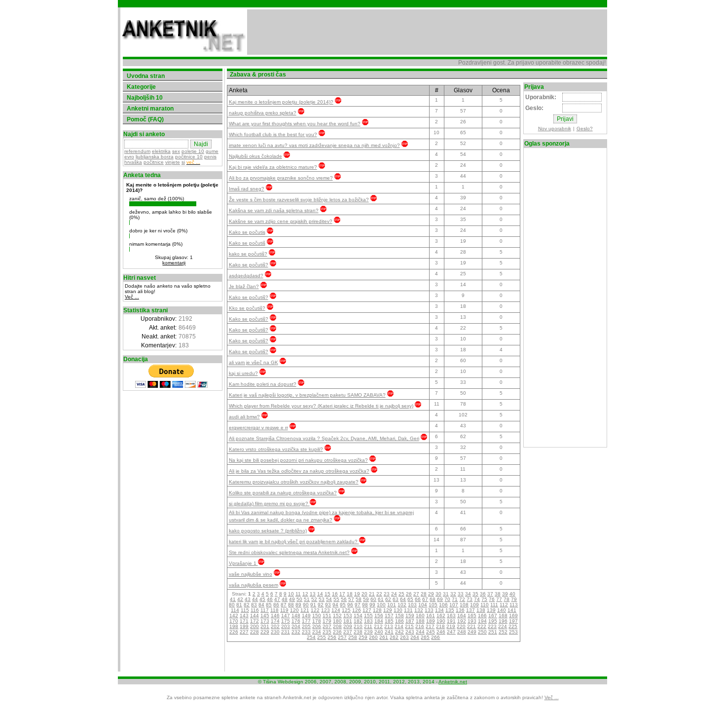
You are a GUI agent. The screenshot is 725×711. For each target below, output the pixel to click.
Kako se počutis (247, 232)
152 (337, 615)
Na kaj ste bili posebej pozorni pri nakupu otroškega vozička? (298, 460)
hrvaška (133, 162)
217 (430, 626)
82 (247, 604)
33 (461, 594)
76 (492, 599)
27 (416, 594)
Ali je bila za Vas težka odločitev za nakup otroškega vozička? (299, 471)
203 (285, 626)
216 (419, 626)
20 (364, 594)
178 (316, 621)
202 (275, 626)
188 (420, 621)
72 (462, 599)
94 (335, 604)
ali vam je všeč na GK (253, 362)
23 (387, 594)
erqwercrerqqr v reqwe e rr (258, 427)
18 (350, 594)
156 (378, 615)
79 (514, 599)
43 (248, 599)
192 (461, 621)
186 (399, 621)
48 (285, 599)
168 (503, 615)
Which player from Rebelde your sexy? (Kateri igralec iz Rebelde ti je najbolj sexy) (321, 406)
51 (307, 599)
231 (285, 632)
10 (291, 594)
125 (346, 610)
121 (304, 610)
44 (255, 599)
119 (284, 610)
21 (372, 594)
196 (503, 621)
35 (475, 594)
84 (261, 604)
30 (438, 594)
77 (499, 599)
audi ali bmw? (244, 416)
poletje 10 (192, 151)
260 (373, 637)
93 (328, 604)
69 (440, 599)
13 (313, 594)
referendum (137, 151)
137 (470, 610)
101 (391, 604)
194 (482, 621)
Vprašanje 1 (243, 563)
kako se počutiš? (248, 254)
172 (254, 621)
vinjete (172, 162)
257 (342, 637)
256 (331, 637)
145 (264, 615)
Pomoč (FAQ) (145, 119)
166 (482, 615)
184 (378, 621)
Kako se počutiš (247, 243)
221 (471, 626)
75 (484, 599)
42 (240, 599)
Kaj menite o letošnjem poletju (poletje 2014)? (281, 102)
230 (275, 632)
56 (344, 599)
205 (306, 626)
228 (254, 632)
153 (347, 615)
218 (440, 626)
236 (337, 632)
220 (461, 626)
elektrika (161, 151)
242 (399, 632)
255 (321, 637)
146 (275, 615)
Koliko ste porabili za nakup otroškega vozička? (283, 492)
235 (327, 632)
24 (394, 594)
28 (424, 594)
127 (366, 610)
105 (433, 604)
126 (356, 610)
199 (244, 626)
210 (358, 626)
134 (439, 610)
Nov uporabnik (554, 128)
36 (483, 594)
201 (264, 626)
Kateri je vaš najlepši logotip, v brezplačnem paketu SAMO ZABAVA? (307, 395)
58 (359, 599)
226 (233, 632)
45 (262, 599)
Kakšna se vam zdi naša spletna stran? (274, 210)
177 (306, 621)
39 (505, 594)
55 (336, 599)
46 (270, 599)
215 (409, 626)
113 (513, 604)
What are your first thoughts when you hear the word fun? (295, 123)
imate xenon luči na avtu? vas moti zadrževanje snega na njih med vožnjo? (314, 145)
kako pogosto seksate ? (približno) (268, 530)
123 (325, 610)
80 (232, 604)
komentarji (173, 262)
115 (245, 610)
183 (368, 621)
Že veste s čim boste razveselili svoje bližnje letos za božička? (299, 199)
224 (502, 626)
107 (453, 604)
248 (461, 632)
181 (347, 621)
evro (129, 156)
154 (358, 615)
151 (327, 615)
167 (492, 615)
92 (321, 604)
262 (394, 637)
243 (409, 632)
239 (368, 632)
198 (233, 626)
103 (412, 604)
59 (366, 599)
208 (337, 626)
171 (244, 621)
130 (398, 610)
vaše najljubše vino (250, 574)
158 (399, 615)
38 (498, 594)
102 (402, 604)
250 (482, 632)
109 (474, 604)
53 (322, 599)
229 (264, 632)
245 (430, 632)
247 (451, 632)
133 (429, 610)
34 (468, 594)
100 (381, 604)
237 (347, 632)
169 (513, 615)
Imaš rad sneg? (246, 188)
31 (446, 594)
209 (347, 626)
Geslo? (585, 128)
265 (425, 637)
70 (447, 599)
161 (430, 615)
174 (275, 621)
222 (481, 626)
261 (383, 637)
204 (295, 626)
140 (501, 610)
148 (295, 615)
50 (299, 599)
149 (306, 615)
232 (295, 632)
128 (377, 610)
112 (504, 604)
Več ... (132, 296)
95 (343, 604)
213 (388, 626)
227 (244, 632)
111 (494, 604)
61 (381, 599)
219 (450, 626)
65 (410, 599)
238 (358, 632)
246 (440, 632)
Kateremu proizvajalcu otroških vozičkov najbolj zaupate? (294, 482)
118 (274, 610)
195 (492, 621)
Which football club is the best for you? (273, 134)
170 (233, 621)
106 (443, 604)
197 (513, 621)
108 (464, 604)
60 (373, 599)
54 (329, 599)
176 (295, 621)
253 (513, 632)
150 (316, 615)
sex (176, 151)
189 (430, 621)
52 (314, 599)
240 (378, 632)
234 (316, 632)
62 (388, 599)
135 (449, 610)
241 (389, 632)
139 (491, 610)
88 (291, 604)
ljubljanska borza (155, 156)
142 (233, 615)
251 (492, 632)
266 (435, 637)
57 (351, 599)
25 (401, 594)
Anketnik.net (452, 681)
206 (316, 626)
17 (342, 594)
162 (440, 615)
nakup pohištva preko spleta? (262, 112)
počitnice (154, 162)
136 (460, 610)
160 (420, 615)
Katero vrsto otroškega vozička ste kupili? (276, 449)
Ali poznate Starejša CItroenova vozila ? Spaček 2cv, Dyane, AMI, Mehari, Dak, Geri (324, 438)
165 (472, 615)
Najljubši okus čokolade (255, 156)
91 (313, 604)
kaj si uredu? (243, 373)
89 (298, 604)
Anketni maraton (150, 108)
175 (285, 621)
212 (378, 626)
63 (396, 599)
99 (372, 604)
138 (480, 610)
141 (512, 610)
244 (420, 632)
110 (484, 604)
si (183, 162)
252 (503, 632)
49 (292, 599)
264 (414, 637)
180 (337, 621)
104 (422, 604)
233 (306, 632)
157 (389, 615)
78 (506, 599)
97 (358, 604)
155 (368, 615)
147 (285, 615)
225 (512, 626)
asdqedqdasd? (246, 275)
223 (492, 626)
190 (440, 621)
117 (264, 610)
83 (254, 604)
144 (254, 615)
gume (212, 151)
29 (431, 594)
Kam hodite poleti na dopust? (262, 384)
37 (490, 594)
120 (294, 610)
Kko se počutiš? (247, 308)
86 (276, 604)
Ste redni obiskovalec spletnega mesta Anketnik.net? (289, 552)
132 (418, 610)
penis (210, 156)
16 (335, 594)
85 (269, 604)
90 (306, 604)
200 (254, 626)
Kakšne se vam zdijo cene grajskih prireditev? (280, 221)
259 (363, 637)
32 (453, 594)
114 (235, 610)
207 (327, 626)
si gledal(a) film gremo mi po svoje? (269, 503)
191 (451, 621)
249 (472, 632)
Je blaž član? (244, 286)
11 (298, 594)
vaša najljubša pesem (253, 585)
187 (409, 621)
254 (311, 637)
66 (418, 599)
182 (358, 621)
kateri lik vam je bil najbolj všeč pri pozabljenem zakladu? (294, 541)
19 (357, 594)
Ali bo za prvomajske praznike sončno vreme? (281, 178)
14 (320, 594)
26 (409, 594)
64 (403, 599)
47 (277, 599)
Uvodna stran (146, 76)
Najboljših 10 (145, 97)
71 (455, 599)
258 (352, 637)
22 (379, 594)
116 (255, 610)
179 (327, 621)
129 (387, 610)
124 (335, 610)
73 (469, 599)
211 (368, 626)
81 (239, 604)
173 (264, 621)
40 (512, 594)
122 (315, 610)
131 (408, 610)
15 (327, 594)
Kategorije (141, 86)
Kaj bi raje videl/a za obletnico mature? (273, 167)
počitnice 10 (189, 156)
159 (409, 615)
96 (350, 604)
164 (461, 615)
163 (451, 615)
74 (477, 599)
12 (305, 594)
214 (399, 626)
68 (432, 599)
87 (284, 604)
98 (365, 604)
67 (425, 599)
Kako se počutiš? (248, 264)
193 (472, 621)
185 (389, 621)
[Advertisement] (427, 32)
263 (404, 637)
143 (244, 615)
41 (233, 599)
